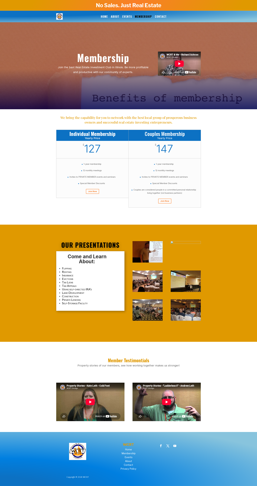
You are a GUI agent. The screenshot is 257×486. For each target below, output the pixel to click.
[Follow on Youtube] (175, 446)
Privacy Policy (128, 468)
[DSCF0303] (186, 320)
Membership (143, 16)
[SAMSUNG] (148, 291)
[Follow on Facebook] (161, 446)
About (115, 16)
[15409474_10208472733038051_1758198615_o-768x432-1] (148, 262)
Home (104, 16)
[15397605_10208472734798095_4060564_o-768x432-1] (186, 291)
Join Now (92, 191)
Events (127, 16)
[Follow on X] (168, 446)
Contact (161, 16)
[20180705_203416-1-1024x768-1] (148, 320)
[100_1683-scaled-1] (186, 243)
